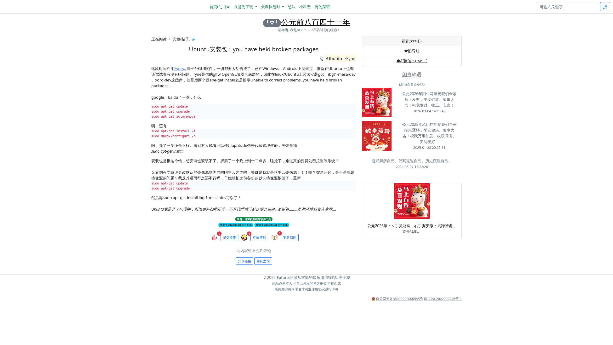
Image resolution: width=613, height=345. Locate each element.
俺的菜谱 (322, 6)
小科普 (305, 6)
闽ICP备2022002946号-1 (443, 298)
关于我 (344, 277)
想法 (291, 6)
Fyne (351, 58)
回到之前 (263, 261)
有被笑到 (259, 237)
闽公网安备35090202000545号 (399, 298)
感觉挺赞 (229, 237)
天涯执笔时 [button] (271, 6)
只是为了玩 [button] (244, 6)
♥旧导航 (412, 51)
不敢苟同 (289, 237)
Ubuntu (334, 58)
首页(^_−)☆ (220, 6)
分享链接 (244, 261)
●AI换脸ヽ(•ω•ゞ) (412, 60)
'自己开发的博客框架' (311, 283)
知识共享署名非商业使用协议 (303, 289)
